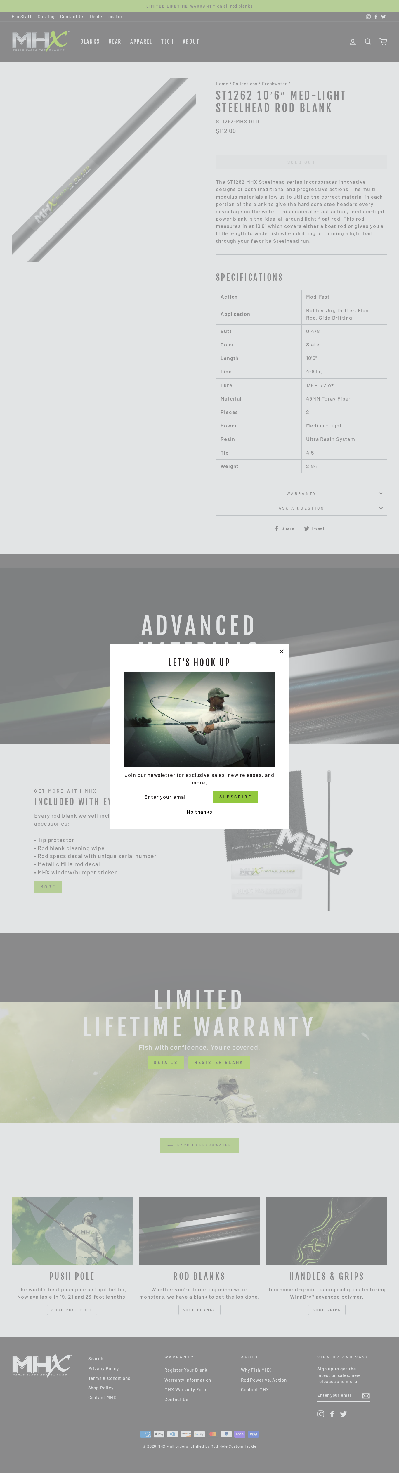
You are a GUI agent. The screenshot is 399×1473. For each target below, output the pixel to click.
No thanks (199, 811)
